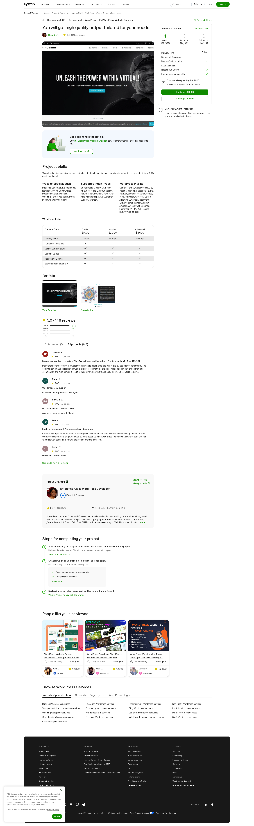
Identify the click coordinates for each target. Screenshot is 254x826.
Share (209, 20)
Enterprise (43, 768)
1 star (45, 336)
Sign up (223, 4)
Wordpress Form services (98, 712)
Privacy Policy (99, 813)
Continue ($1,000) (185, 92)
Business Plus (45, 773)
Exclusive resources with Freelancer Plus (102, 773)
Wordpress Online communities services (61, 708)
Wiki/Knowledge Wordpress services (146, 717)
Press (175, 773)
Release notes (134, 785)
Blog (130, 768)
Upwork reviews (135, 760)
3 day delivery (55, 661)
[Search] (173, 4)
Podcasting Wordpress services (101, 708)
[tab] (54, 344)
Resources (133, 764)
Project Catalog (31, 13)
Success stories (135, 756)
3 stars (45, 331)
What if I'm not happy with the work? (66, 595)
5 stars (45, 326)
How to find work (91, 751)
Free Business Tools (137, 781)
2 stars (45, 333)
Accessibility (161, 813)
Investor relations (180, 760)
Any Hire (43, 777)
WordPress (90, 20)
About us (176, 751)
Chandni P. (53, 35)
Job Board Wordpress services (143, 712)
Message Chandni (185, 98)
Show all (56, 581)
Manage (57, 816)
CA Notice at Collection (118, 813)
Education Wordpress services (100, 704)
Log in (210, 4)
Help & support (134, 751)
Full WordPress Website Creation (90, 141)
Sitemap (172, 813)
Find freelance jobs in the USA (97, 764)
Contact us (177, 777)
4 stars (45, 328)
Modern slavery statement (184, 785)
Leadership (178, 756)
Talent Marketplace (47, 756)
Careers (176, 764)
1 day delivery (140, 661)
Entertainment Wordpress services (145, 704)
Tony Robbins (49, 310)
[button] (57, 243)
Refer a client (134, 777)
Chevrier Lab (87, 310)
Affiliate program (135, 773)
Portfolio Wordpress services (186, 708)
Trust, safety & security (182, 781)
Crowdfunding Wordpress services (58, 717)
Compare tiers (201, 28)
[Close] (61, 790)
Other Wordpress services (54, 721)
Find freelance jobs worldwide (97, 760)
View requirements (57, 554)
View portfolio (140, 483)
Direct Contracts (46, 785)
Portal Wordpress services (184, 712)
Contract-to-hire (46, 781)
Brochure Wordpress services (100, 717)
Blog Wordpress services (141, 708)
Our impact (177, 768)
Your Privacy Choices (142, 813)
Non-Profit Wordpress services (186, 704)
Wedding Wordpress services (56, 712)
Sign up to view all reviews (55, 463)
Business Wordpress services (56, 704)
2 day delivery (98, 661)
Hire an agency (46, 764)
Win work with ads (91, 768)
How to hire (44, 751)
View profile (139, 480)
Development (75, 20)
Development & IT (56, 20)
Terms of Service (83, 813)
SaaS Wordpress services (184, 717)
